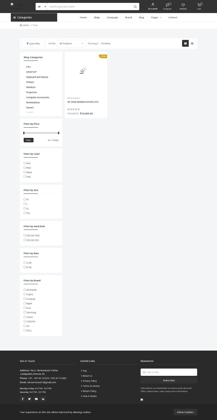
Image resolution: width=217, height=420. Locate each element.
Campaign (112, 17)
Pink (28, 176)
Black (29, 172)
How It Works (90, 396)
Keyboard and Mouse (37, 76)
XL (27, 208)
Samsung (31, 312)
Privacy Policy (90, 380)
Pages (155, 17)
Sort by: (52, 43)
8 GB (28, 267)
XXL (28, 212)
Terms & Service (91, 385)
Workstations (73, 98)
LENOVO (30, 321)
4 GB (28, 262)
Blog (141, 17)
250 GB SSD (32, 240)
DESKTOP (31, 71)
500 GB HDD (33, 235)
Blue (28, 167)
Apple (29, 303)
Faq (85, 370)
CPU (28, 66)
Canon (29, 316)
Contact (172, 17)
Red (28, 163)
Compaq (30, 298)
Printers (30, 82)
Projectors (31, 92)
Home (83, 17)
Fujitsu (29, 294)
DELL (29, 330)
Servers (30, 107)
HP (27, 326)
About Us (87, 375)
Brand (128, 17)
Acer (28, 307)
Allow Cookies (185, 412)
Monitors (31, 87)
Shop (97, 17)
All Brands (31, 289)
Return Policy (89, 391)
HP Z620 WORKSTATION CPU (82, 102)
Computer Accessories (37, 97)
